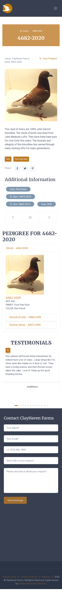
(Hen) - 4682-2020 (17, 248)
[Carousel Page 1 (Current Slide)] (16, 405)
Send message (15, 500)
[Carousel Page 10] (41, 405)
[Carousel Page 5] (28, 405)
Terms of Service (29, 577)
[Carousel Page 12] (47, 405)
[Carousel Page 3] (22, 405)
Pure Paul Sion (21, 159)
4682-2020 (13, 297)
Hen (8, 159)
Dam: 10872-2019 (22, 196)
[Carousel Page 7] (33, 405)
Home (25, 31)
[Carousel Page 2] (20, 405)
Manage (46, 577)
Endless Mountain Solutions (32, 583)
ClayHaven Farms (21, 58)
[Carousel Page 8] (36, 405)
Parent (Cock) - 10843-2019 (25, 317)
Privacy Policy (9, 577)
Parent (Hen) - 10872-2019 (25, 324)
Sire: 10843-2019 (21, 204)
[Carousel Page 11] (44, 405)
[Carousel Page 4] (25, 405)
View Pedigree (50, 58)
